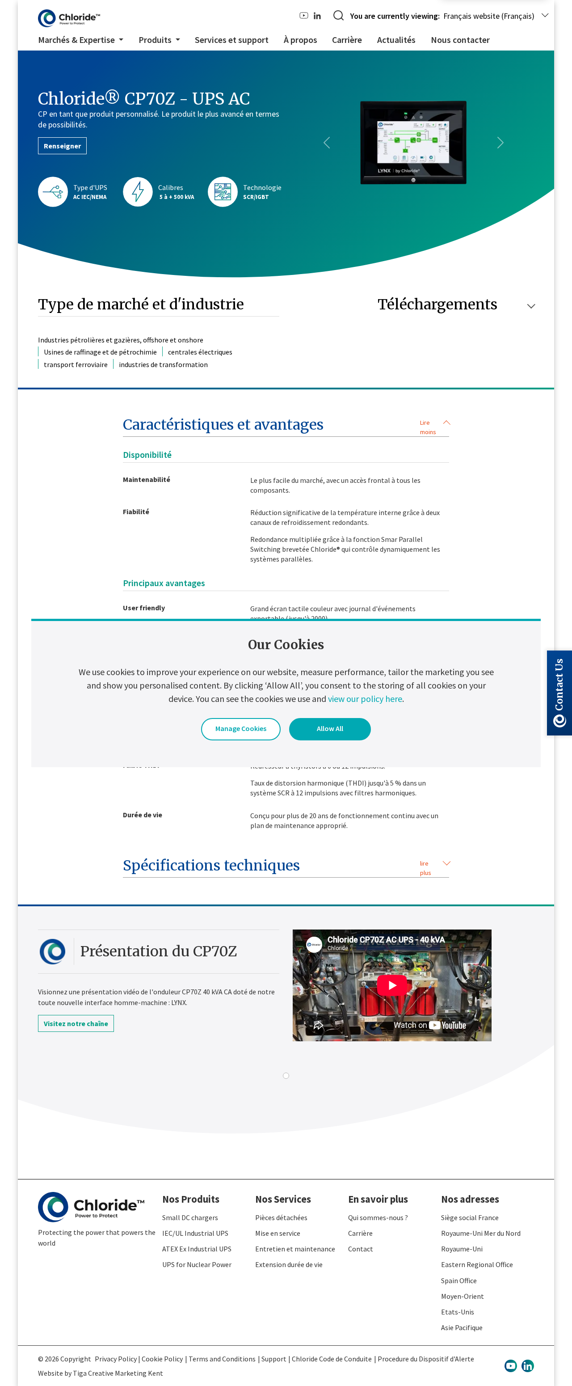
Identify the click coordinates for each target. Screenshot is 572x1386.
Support (273, 1358)
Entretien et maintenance (295, 1248)
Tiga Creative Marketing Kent (118, 1373)
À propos (300, 39)
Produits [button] (156, 39)
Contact (360, 1248)
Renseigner (62, 145)
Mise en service (277, 1233)
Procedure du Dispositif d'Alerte (426, 1358)
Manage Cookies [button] (240, 728)
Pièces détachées (281, 1217)
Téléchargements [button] (437, 304)
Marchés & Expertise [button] (77, 39)
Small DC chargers (190, 1217)
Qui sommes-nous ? (378, 1217)
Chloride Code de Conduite (332, 1358)
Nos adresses (470, 1199)
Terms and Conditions (222, 1358)
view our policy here (365, 698)
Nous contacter (460, 39)
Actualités (396, 39)
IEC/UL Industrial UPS (195, 1233)
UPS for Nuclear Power (196, 1264)
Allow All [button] (330, 728)
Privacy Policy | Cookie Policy (139, 1358)
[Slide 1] (286, 1076)
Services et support (232, 39)
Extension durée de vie (289, 1264)
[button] (286, 426)
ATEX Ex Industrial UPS (196, 1248)
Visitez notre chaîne (76, 1023)
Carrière (347, 39)
